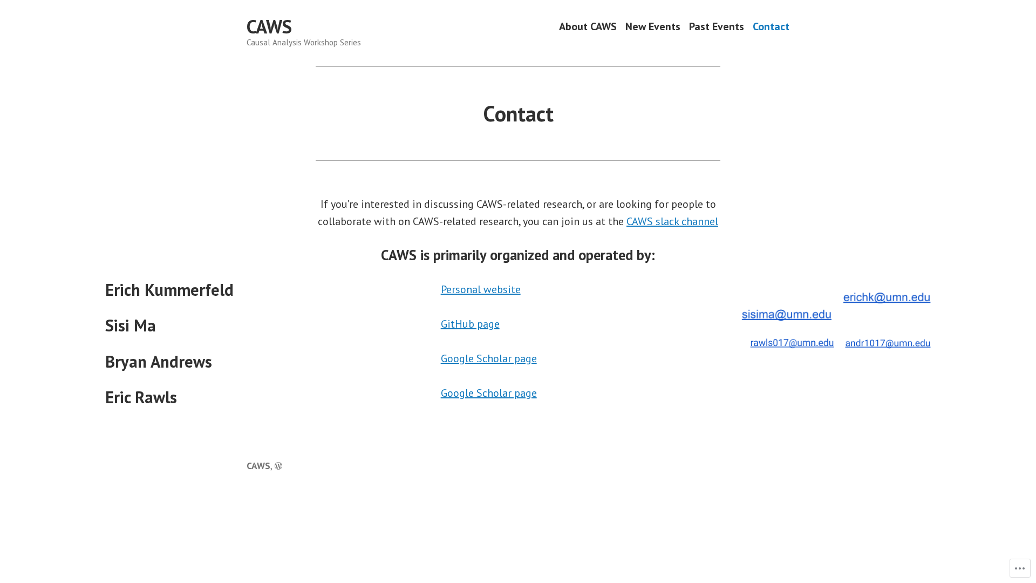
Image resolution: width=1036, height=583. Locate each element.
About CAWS (588, 27)
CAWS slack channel (672, 221)
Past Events (716, 27)
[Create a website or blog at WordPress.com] (278, 465)
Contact (771, 27)
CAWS (269, 26)
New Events (652, 27)
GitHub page (470, 324)
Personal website (481, 289)
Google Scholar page (489, 358)
